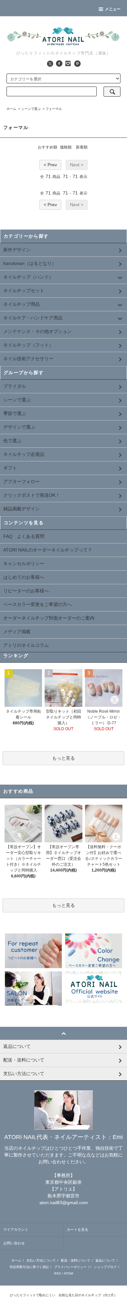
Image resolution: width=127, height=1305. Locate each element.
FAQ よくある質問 (23, 536)
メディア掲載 (17, 631)
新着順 (82, 147)
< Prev (50, 164)
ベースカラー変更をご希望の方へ (37, 604)
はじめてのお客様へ (23, 577)
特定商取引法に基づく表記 (29, 1267)
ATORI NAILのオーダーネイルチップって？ (47, 549)
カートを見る (77, 1229)
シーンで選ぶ (31, 109)
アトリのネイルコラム (26, 645)
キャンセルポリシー (23, 563)
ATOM (68, 1273)
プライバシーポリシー (70, 1267)
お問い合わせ (14, 1243)
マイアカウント (15, 1229)
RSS (57, 1273)
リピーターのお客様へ (26, 590)
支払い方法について (41, 1260)
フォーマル (54, 109)
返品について (105, 1260)
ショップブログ (105, 1267)
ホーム (11, 109)
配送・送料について (75, 1260)
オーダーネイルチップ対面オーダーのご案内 (48, 618)
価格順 (66, 147)
